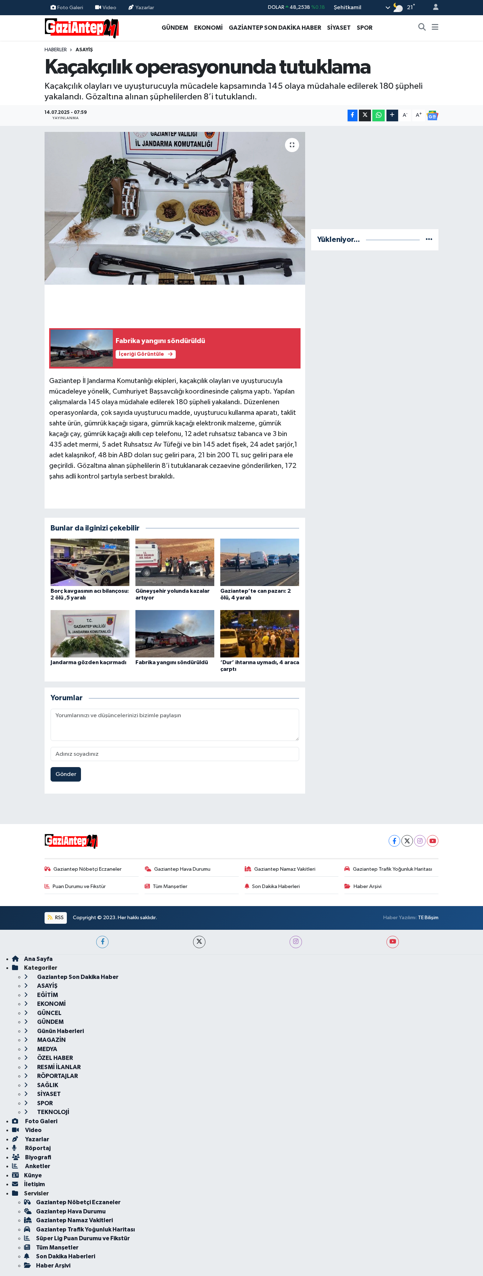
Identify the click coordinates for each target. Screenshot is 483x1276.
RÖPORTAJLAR (57, 1076)
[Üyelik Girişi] (432, 7)
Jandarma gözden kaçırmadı (88, 662)
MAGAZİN (51, 1040)
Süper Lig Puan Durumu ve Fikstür (83, 1238)
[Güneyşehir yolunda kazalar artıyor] (174, 562)
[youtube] (392, 942)
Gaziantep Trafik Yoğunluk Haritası (392, 869)
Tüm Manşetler (170, 886)
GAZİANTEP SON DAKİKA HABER (275, 28)
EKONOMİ (208, 28)
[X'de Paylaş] (365, 115)
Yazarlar (144, 7)
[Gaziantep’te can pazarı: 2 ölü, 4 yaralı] (259, 562)
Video (109, 7)
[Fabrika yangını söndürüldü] (174, 634)
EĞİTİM (47, 995)
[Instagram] (420, 841)
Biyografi (37, 1157)
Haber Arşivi (368, 886)
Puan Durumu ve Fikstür (79, 886)
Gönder (66, 774)
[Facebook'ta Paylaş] (352, 115)
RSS (59, 917)
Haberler (56, 49)
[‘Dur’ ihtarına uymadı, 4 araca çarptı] (259, 634)
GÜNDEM (175, 28)
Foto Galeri (70, 7)
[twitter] (199, 942)
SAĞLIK (47, 1085)
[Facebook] (394, 841)
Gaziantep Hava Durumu (182, 869)
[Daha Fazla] (392, 115)
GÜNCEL (49, 1013)
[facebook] (102, 942)
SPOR (364, 28)
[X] (407, 841)
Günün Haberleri (60, 1031)
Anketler (37, 1166)
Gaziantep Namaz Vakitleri (284, 869)
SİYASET (339, 28)
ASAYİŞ (84, 49)
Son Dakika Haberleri (276, 886)
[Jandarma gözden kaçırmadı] (90, 634)
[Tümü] (429, 240)
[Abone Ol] (432, 116)
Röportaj (37, 1148)
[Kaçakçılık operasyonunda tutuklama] (175, 208)
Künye (33, 1175)
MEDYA (46, 1049)
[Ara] (422, 28)
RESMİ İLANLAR (58, 1067)
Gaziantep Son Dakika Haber (77, 977)
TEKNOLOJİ (52, 1112)
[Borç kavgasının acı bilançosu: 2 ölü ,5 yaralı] (90, 562)
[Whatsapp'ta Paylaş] (378, 115)
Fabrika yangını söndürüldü (171, 662)
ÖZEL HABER (54, 1058)
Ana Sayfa (38, 959)
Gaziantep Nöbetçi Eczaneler (87, 869)
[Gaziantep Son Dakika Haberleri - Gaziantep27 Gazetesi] (82, 27)
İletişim (34, 1184)
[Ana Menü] (435, 28)
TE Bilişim (428, 917)
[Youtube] (432, 841)
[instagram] (296, 942)
